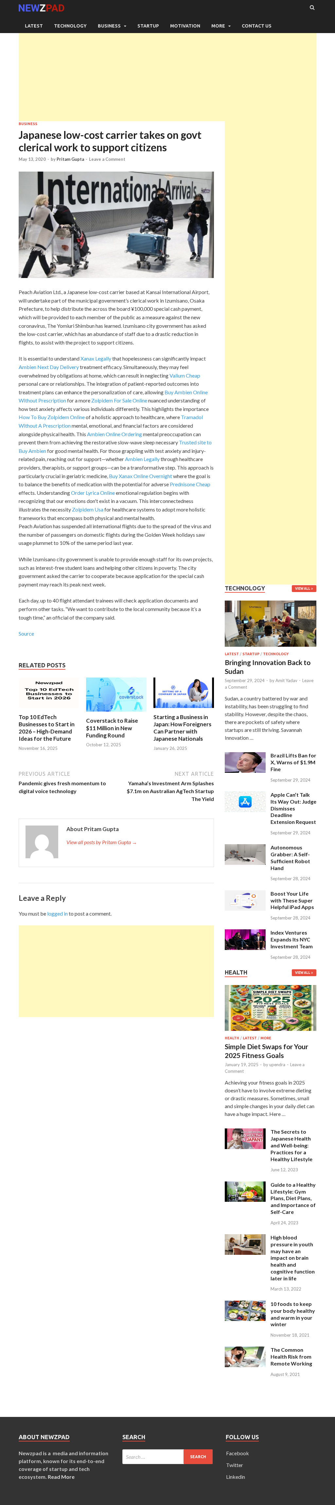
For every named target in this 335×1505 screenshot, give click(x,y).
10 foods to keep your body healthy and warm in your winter (293, 1314)
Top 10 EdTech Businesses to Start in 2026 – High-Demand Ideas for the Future (47, 728)
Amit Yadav (286, 680)
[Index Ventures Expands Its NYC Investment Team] (245, 933)
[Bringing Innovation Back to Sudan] (270, 648)
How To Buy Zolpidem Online (52, 417)
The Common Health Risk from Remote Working (291, 1356)
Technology (70, 25)
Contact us (257, 25)
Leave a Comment (107, 159)
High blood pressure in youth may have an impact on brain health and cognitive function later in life (293, 1257)
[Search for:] (167, 1456)
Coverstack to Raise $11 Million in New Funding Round (112, 727)
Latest (34, 25)
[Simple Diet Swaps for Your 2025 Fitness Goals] (270, 1032)
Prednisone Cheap (190, 484)
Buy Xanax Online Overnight (140, 476)
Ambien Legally (142, 459)
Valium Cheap (184, 375)
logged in (57, 913)
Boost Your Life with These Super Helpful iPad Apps (292, 900)
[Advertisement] (167, 75)
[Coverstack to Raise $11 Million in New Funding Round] (116, 713)
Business (109, 25)
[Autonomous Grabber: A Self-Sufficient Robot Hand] (245, 848)
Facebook (237, 1453)
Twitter (234, 1465)
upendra (277, 1064)
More (218, 25)
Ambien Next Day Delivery (49, 367)
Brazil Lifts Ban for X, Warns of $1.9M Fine (293, 762)
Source (26, 633)
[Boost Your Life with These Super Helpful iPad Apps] (245, 894)
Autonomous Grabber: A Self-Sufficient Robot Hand (290, 857)
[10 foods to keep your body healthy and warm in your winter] (245, 1304)
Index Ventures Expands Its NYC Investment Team (292, 939)
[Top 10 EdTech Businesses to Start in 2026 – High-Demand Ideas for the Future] (49, 709)
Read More (61, 1477)
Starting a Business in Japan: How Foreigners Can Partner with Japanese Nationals (182, 728)
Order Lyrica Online (93, 493)
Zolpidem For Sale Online (119, 400)
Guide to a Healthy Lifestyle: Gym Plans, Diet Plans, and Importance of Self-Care (293, 1198)
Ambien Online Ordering (114, 434)
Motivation (185, 25)
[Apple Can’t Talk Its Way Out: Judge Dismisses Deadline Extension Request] (245, 795)
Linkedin (235, 1477)
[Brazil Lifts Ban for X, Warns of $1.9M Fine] (245, 756)
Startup (148, 25)
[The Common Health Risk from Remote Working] (245, 1350)
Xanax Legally (95, 358)
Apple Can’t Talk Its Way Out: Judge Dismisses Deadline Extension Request (293, 808)
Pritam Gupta (70, 159)
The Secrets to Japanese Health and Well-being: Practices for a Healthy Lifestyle (291, 1145)
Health (232, 1038)
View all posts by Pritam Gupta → (101, 842)
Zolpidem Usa (87, 509)
